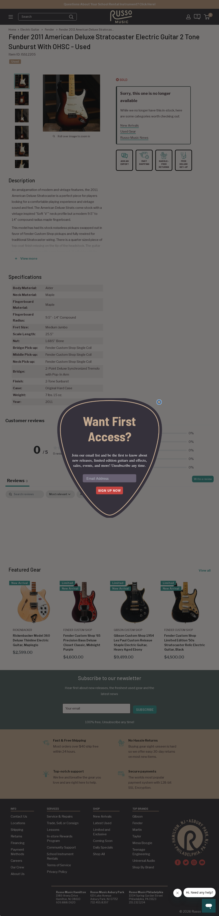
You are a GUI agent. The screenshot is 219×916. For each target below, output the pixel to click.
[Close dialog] (159, 402)
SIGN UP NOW (109, 490)
